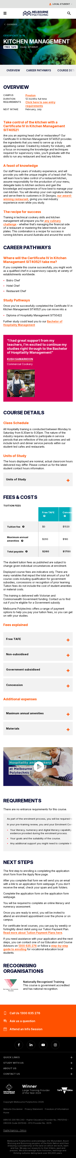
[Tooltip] (44, 515)
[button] (38, 1057)
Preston (30, 95)
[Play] (38, 766)
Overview (13, 70)
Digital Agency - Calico (14, 1130)
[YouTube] (43, 1045)
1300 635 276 (27, 945)
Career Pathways (38, 70)
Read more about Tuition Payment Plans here (32, 932)
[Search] (69, 13)
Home (6, 1112)
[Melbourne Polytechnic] (35, 13)
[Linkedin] (31, 1045)
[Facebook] (19, 1045)
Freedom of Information (57, 1109)
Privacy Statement (34, 1109)
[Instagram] (55, 1045)
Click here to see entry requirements (40, 104)
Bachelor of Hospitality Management (32, 323)
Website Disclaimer (13, 1109)
